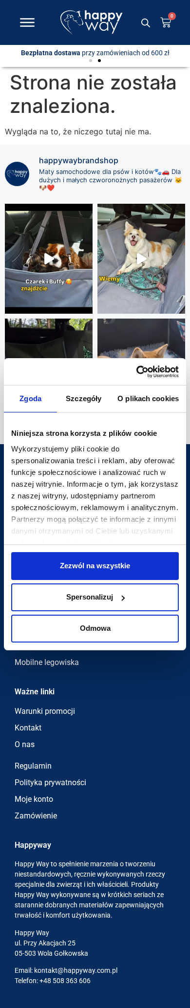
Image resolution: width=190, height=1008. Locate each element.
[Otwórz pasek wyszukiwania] (146, 23)
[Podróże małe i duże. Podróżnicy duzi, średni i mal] (49, 259)
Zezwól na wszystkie (95, 565)
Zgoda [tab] (30, 398)
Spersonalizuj (89, 597)
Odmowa (95, 628)
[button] (90, 60)
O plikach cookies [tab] (148, 398)
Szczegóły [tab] (83, 398)
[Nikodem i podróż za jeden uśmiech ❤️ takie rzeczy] (141, 259)
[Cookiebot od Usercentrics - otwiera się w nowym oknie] (137, 371)
